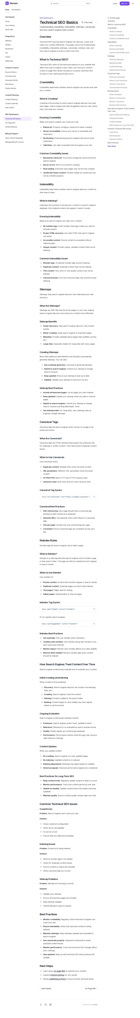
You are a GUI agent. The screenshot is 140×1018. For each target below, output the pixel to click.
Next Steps (112, 146)
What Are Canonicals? (117, 77)
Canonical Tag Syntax (117, 84)
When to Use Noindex (117, 98)
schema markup (57, 975)
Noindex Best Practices (117, 105)
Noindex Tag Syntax (116, 101)
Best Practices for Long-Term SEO (121, 125)
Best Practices (113, 143)
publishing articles (58, 979)
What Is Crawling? (115, 31)
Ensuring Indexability (116, 49)
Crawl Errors (113, 132)
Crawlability (112, 28)
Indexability (112, 42)
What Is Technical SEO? (117, 24)
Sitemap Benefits (115, 63)
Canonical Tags (114, 73)
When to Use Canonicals (118, 80)
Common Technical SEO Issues (119, 129)
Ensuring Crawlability (116, 35)
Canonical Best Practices (118, 87)
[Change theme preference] (133, 3)
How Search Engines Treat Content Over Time (121, 110)
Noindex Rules (113, 91)
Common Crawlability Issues (119, 38)
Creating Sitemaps (115, 66)
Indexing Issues (115, 136)
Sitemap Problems (115, 139)
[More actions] (96, 22)
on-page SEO (59, 971)
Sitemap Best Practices (117, 70)
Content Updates (115, 122)
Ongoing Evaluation (116, 118)
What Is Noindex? (115, 94)
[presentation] (68, 497)
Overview (111, 21)
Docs (7, 10)
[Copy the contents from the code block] (94, 496)
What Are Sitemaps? (116, 59)
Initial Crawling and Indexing (119, 115)
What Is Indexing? (115, 45)
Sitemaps (111, 56)
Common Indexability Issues (119, 52)
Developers (16, 10)
